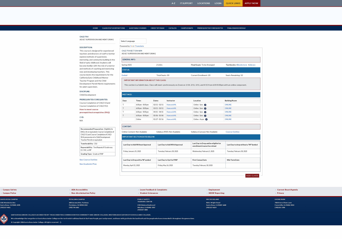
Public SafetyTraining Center (144, 200)
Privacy (280, 193)
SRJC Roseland (212, 199)
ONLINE (228, 105)
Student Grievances (149, 193)
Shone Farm (280, 199)
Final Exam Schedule (236, 28)
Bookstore (242, 65)
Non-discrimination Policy (83, 193)
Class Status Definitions (113, 28)
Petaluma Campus (77, 199)
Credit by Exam (157, 28)
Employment (214, 190)
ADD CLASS (252, 175)
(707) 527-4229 (211, 207)
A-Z (173, 3)
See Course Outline (88, 159)
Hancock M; (172, 105)
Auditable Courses (137, 28)
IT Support (186, 3)
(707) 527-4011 (5, 207)
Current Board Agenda (287, 190)
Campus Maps (187, 28)
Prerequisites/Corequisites (210, 28)
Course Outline (232, 132)
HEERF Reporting (216, 193)
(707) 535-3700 (280, 207)
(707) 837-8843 (142, 210)
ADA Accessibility (79, 190)
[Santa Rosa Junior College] (125, 3)
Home (95, 28)
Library (252, 65)
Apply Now (251, 3)
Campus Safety (10, 190)
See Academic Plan (88, 164)
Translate (139, 46)
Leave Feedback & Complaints (153, 190)
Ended (124, 75)
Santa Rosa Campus (9, 199)
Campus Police (9, 193)
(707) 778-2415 (74, 207)
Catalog (172, 28)
